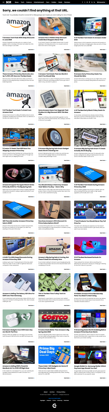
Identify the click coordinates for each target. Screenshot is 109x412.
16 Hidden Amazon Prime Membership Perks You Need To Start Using (88, 295)
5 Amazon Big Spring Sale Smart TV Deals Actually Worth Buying (89, 150)
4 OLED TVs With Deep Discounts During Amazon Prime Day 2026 (17, 258)
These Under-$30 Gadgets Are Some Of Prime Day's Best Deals (53, 367)
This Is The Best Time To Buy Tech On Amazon (51, 295)
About (46, 392)
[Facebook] (82, 2)
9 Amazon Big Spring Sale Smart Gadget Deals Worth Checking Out (53, 150)
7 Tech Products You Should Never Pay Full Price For (90, 222)
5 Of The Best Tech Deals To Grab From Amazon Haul (17, 111)
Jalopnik (48, 400)
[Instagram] (87, 2)
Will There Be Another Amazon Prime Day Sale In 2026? (18, 222)
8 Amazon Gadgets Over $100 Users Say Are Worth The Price (18, 331)
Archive (52, 392)
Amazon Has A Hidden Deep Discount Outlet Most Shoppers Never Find (52, 39)
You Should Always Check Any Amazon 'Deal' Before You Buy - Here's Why (53, 186)
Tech (22, 2)
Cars (47, 2)
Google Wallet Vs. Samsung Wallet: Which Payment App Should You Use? (90, 367)
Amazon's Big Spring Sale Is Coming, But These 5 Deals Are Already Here (53, 258)
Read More (31, 49)
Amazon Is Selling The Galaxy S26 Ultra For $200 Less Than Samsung (19, 295)
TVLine (54, 400)
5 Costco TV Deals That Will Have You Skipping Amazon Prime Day (17, 150)
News (17, 2)
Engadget (42, 400)
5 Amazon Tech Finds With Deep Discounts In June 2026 (18, 39)
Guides (53, 2)
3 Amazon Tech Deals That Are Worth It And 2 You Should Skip (53, 75)
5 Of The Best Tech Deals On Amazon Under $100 (90, 39)
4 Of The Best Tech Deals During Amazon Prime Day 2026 (89, 186)
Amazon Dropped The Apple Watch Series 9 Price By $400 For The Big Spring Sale (18, 186)
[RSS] (94, 2)
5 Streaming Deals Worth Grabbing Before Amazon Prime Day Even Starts (90, 331)
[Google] (92, 2)
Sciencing (59, 400)
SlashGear (66, 400)
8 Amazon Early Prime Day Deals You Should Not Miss (88, 75)
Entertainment (39, 2)
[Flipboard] (89, 2)
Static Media (47, 395)
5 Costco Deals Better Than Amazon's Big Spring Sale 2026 (53, 331)
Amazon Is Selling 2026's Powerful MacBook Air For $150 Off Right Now (16, 367)
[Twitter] (84, 2)
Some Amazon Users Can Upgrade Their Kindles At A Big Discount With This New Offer (53, 112)
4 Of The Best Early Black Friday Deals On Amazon (89, 111)
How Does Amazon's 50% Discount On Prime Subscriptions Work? (52, 222)
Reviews (67, 2)
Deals (60, 2)
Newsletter (102, 2)
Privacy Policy (61, 392)
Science (29, 2)
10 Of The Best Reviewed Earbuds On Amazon (87, 258)
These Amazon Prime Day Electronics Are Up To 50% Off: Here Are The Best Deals (18, 75)
